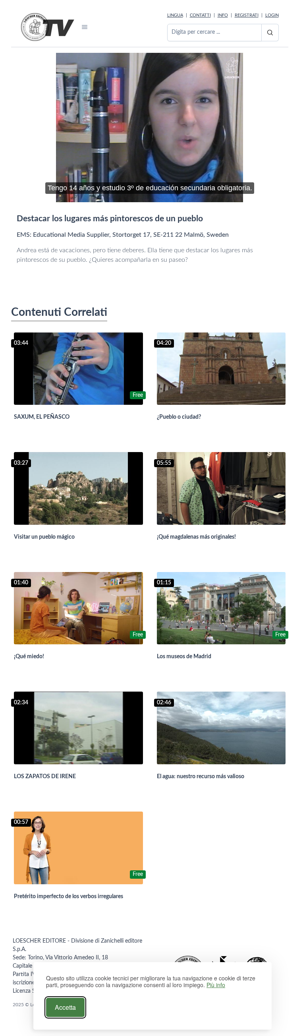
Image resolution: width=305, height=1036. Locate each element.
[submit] (270, 32)
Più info (216, 985)
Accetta (65, 1007)
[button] (85, 27)
